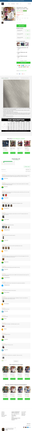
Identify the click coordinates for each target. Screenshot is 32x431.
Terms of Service (24, 411)
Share (17, 73)
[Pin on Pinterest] (22, 73)
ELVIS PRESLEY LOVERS (23, 70)
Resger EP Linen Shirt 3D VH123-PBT (27, 394)
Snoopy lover (3, 416)
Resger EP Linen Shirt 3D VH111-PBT (5, 374)
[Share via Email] (24, 73)
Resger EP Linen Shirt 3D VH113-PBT (27, 374)
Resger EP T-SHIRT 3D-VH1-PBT (5, 148)
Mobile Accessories (4, 415)
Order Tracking (13, 3)
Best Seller (3, 414)
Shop (9, 3)
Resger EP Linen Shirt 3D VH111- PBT (23, 47)
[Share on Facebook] (19, 73)
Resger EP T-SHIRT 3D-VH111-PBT (22, 52)
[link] (3, 428)
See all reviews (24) (16, 159)
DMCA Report (28, 423)
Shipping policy (23, 414)
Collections (3, 411)
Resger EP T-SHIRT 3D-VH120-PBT (22, 56)
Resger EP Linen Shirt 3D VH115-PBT (20, 374)
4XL (17, 19)
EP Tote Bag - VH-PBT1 (20, 148)
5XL (20, 19)
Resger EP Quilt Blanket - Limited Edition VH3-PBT (12, 148)
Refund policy (23, 415)
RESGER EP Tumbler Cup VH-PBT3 (27, 148)
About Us (17, 3)
